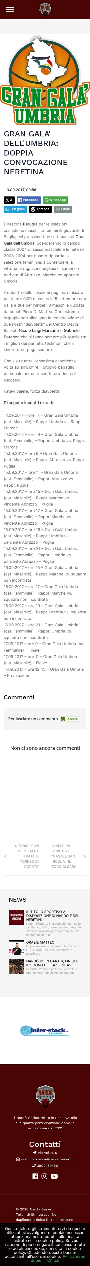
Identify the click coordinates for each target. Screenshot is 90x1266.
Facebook (30, 200)
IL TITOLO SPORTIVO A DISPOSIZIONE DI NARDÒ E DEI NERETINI (52, 916)
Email (65, 209)
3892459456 (47, 1166)
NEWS (17, 899)
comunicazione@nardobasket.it (47, 1159)
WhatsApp (57, 200)
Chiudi (53, 1260)
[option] (45, 1030)
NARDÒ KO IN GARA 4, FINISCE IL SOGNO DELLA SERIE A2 (52, 963)
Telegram (17, 209)
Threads (42, 209)
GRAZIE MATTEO (40, 942)
